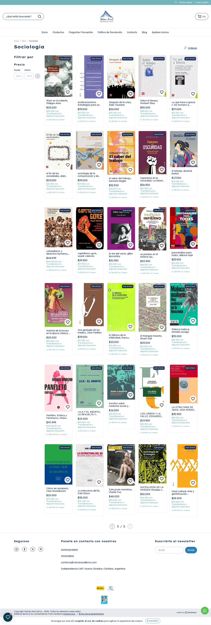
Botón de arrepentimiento (91, 614)
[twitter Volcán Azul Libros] (32, 549)
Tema (24, 41)
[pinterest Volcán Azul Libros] (40, 549)
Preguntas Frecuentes (81, 32)
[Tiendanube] (186, 613)
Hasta (27, 70)
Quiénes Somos (160, 32)
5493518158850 (69, 549)
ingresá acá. (69, 614)
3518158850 (67, 556)
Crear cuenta (202, 2)
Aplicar (37, 76)
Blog (144, 32)
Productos (58, 32)
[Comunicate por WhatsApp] (205, 610)
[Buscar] (39, 16)
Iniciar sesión (185, 2)
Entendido (152, 621)
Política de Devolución (110, 32)
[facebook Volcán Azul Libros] (24, 549)
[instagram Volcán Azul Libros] (16, 549)
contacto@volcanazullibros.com (79, 562)
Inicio (45, 32)
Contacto (132, 32)
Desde (17, 70)
